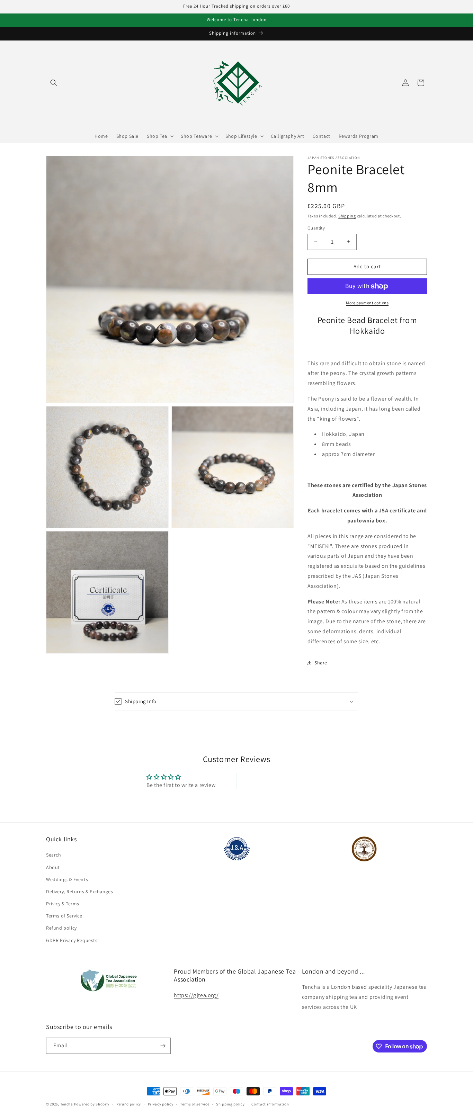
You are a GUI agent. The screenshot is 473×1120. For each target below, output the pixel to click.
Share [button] (320, 663)
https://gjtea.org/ (196, 995)
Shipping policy (230, 1104)
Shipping (347, 215)
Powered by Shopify (92, 1104)
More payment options (367, 302)
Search (53, 855)
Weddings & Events (67, 879)
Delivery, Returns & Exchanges (79, 891)
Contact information (270, 1104)
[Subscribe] (162, 1046)
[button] (53, 82)
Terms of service (194, 1104)
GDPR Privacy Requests (72, 940)
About (53, 867)
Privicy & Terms (62, 904)
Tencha (66, 1104)
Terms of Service (64, 916)
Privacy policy (160, 1104)
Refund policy (61, 928)
